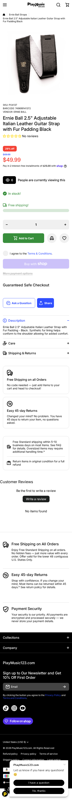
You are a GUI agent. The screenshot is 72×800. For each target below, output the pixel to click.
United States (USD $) (14, 742)
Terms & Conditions (39, 253)
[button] (67, 5)
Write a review (36, 499)
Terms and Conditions (14, 698)
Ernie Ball (20, 111)
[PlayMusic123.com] (36, 5)
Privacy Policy (53, 695)
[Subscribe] (64, 687)
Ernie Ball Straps (18, 14)
